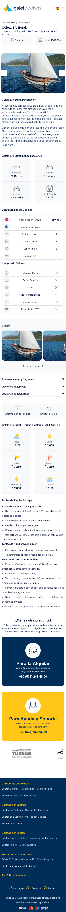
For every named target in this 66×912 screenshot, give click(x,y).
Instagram (20, 888)
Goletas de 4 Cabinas (35, 809)
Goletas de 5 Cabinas (12, 816)
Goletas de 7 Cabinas (12, 823)
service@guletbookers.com (33, 726)
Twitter (51, 888)
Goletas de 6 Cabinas (35, 816)
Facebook (36, 888)
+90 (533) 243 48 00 (33, 676)
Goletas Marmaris (29, 838)
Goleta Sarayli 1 (44, 859)
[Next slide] (62, 73)
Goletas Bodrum (10, 838)
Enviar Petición (52, 40)
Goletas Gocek (48, 838)
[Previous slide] (4, 73)
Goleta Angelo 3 (29, 866)
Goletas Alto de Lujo (12, 795)
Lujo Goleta (7, 31)
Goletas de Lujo (44, 788)
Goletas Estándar (10, 788)
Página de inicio (9, 22)
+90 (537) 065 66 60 (33, 731)
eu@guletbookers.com (33, 671)
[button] (27, 366)
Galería (19, 40)
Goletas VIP (30, 795)
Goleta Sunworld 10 (24, 859)
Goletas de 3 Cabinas (12, 809)
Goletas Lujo (28, 788)
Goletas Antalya (28, 844)
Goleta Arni (7, 859)
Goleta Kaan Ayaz (10, 866)
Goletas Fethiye (9, 844)
